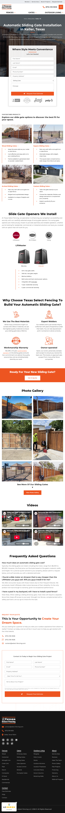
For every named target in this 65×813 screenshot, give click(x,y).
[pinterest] (3, 743)
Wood (4, 754)
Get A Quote (32, 378)
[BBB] (16, 100)
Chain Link (5, 763)
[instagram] (7, 740)
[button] (61, 7)
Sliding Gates (31, 18)
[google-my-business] (3, 740)
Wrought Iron (6, 760)
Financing (55, 770)
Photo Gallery (56, 763)
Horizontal (5, 757)
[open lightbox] (17, 407)
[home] (6, 7)
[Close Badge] (16, 803)
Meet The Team (57, 760)
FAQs (3, 794)
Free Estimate (6, 791)
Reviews (27, 1)
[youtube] (16, 740)
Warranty (55, 773)
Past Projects (56, 766)
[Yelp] (49, 100)
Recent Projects (45, 1)
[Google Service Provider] (27, 100)
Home (25, 18)
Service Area (35, 1)
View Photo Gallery (32, 492)
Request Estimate (57, 1)
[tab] (16, 235)
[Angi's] (38, 100)
